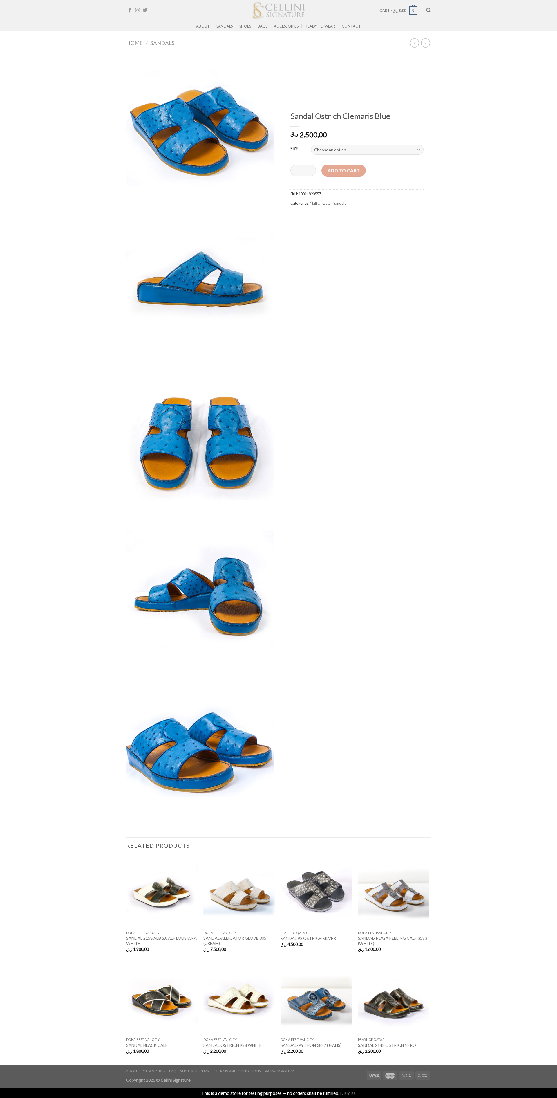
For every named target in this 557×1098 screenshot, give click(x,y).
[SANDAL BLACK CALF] (162, 999)
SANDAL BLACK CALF (147, 1045)
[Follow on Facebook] (130, 10)
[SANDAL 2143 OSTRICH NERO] (394, 999)
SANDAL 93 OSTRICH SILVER (308, 938)
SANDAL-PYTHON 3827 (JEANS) (311, 1045)
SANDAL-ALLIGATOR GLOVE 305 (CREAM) (234, 941)
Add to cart (344, 170)
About (203, 26)
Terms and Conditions (238, 1071)
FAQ (173, 1071)
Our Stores (154, 1071)
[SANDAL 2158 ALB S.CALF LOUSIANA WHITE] (162, 892)
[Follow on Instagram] (137, 10)
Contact (351, 26)
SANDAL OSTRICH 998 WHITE (232, 1045)
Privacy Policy (279, 1071)
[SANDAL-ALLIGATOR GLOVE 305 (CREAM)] (239, 892)
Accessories (286, 26)
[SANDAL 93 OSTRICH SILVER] (316, 892)
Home (134, 43)
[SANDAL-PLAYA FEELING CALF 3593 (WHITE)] (394, 892)
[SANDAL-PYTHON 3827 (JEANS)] (316, 999)
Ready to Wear (320, 26)
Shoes (245, 26)
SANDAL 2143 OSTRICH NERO (387, 1045)
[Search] (428, 10)
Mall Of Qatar (321, 203)
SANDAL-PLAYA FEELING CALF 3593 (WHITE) (392, 941)
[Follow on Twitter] (145, 10)
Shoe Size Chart (196, 1071)
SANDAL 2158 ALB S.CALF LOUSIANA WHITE (161, 941)
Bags (262, 26)
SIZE (294, 149)
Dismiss (348, 1093)
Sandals (224, 26)
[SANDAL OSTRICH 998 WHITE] (239, 999)
